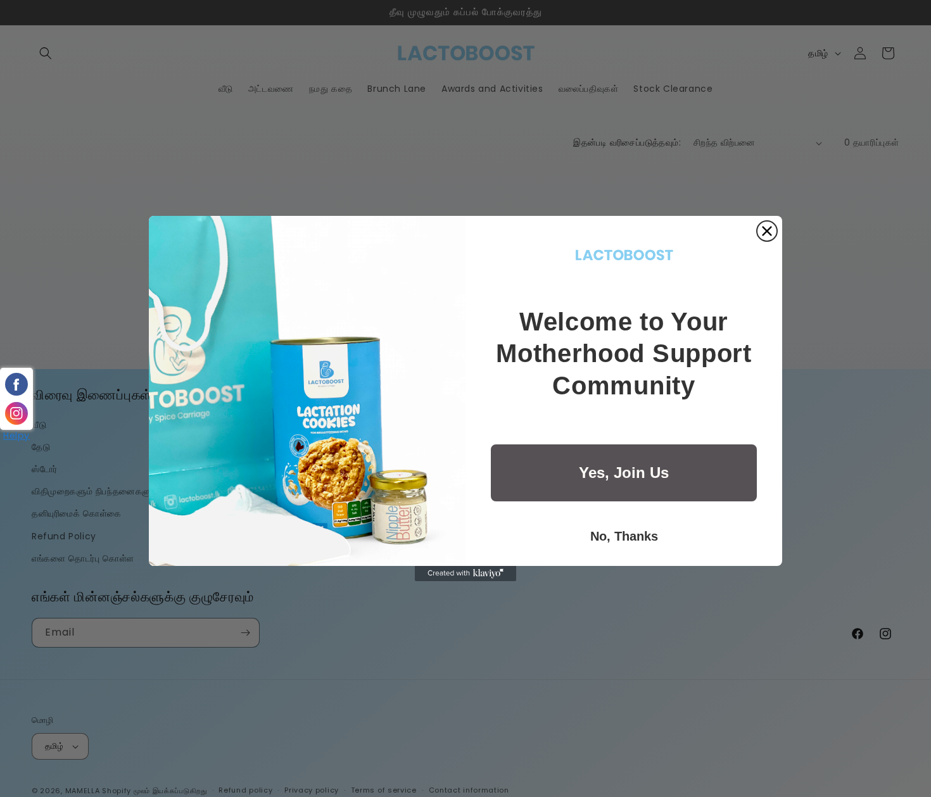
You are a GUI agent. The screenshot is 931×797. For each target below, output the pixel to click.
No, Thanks (624, 536)
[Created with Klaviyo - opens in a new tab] (465, 573)
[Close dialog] (767, 231)
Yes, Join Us (624, 472)
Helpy (16, 435)
